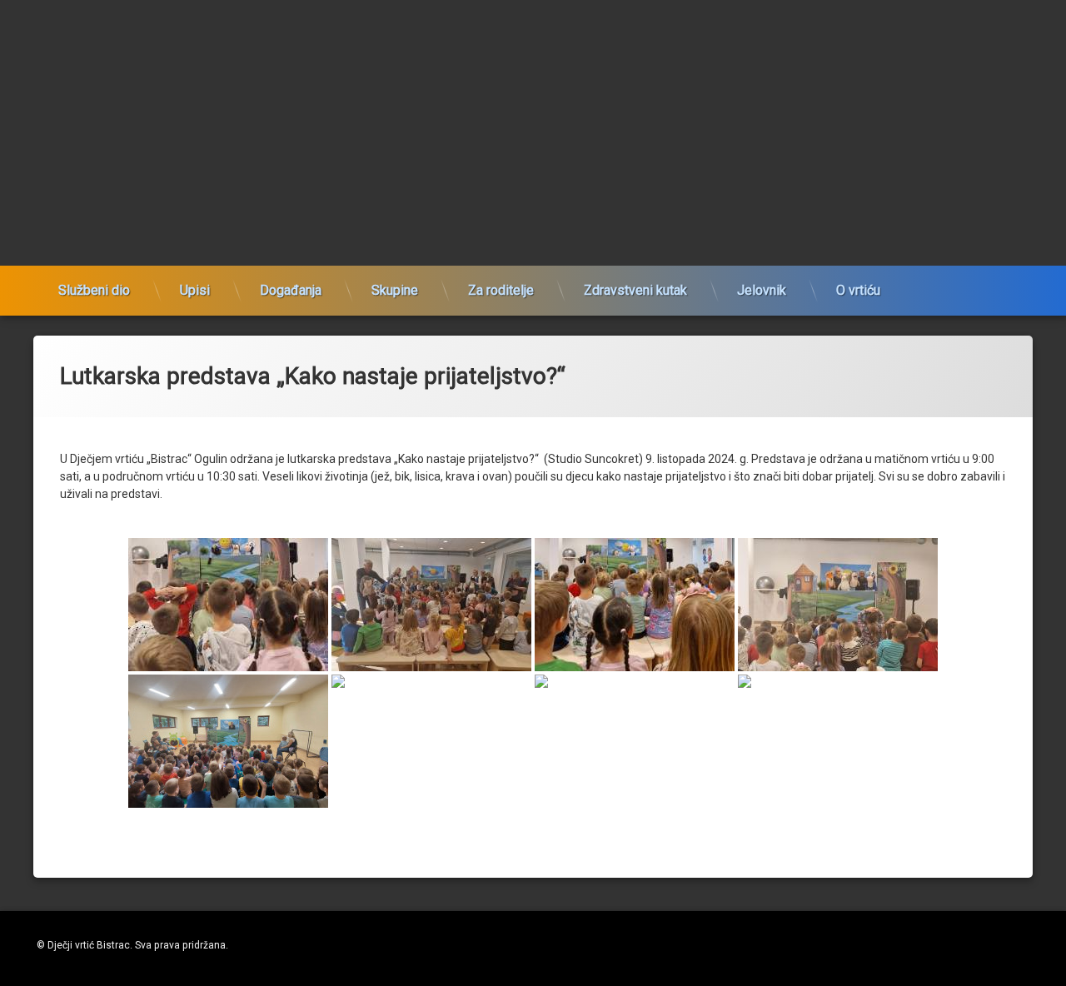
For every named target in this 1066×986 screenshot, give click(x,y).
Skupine (394, 290)
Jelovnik (761, 290)
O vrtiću (858, 290)
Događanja (290, 290)
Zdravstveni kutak (635, 290)
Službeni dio (94, 290)
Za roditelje (501, 290)
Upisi (195, 290)
